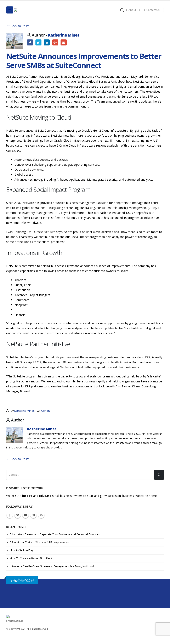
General (46, 411)
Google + (55, 42)
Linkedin (41, 515)
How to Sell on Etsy (22, 550)
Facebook (30, 42)
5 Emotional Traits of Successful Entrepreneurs (39, 542)
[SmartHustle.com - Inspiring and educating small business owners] (27, 10)
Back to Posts (19, 26)
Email (64, 42)
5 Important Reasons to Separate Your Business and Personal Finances (55, 534)
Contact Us (153, 10)
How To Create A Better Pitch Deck (31, 558)
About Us (134, 10)
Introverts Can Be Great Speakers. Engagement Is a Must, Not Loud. (52, 566)
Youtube (25, 515)
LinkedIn (47, 42)
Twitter (38, 42)
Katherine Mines (63, 35)
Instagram (33, 515)
